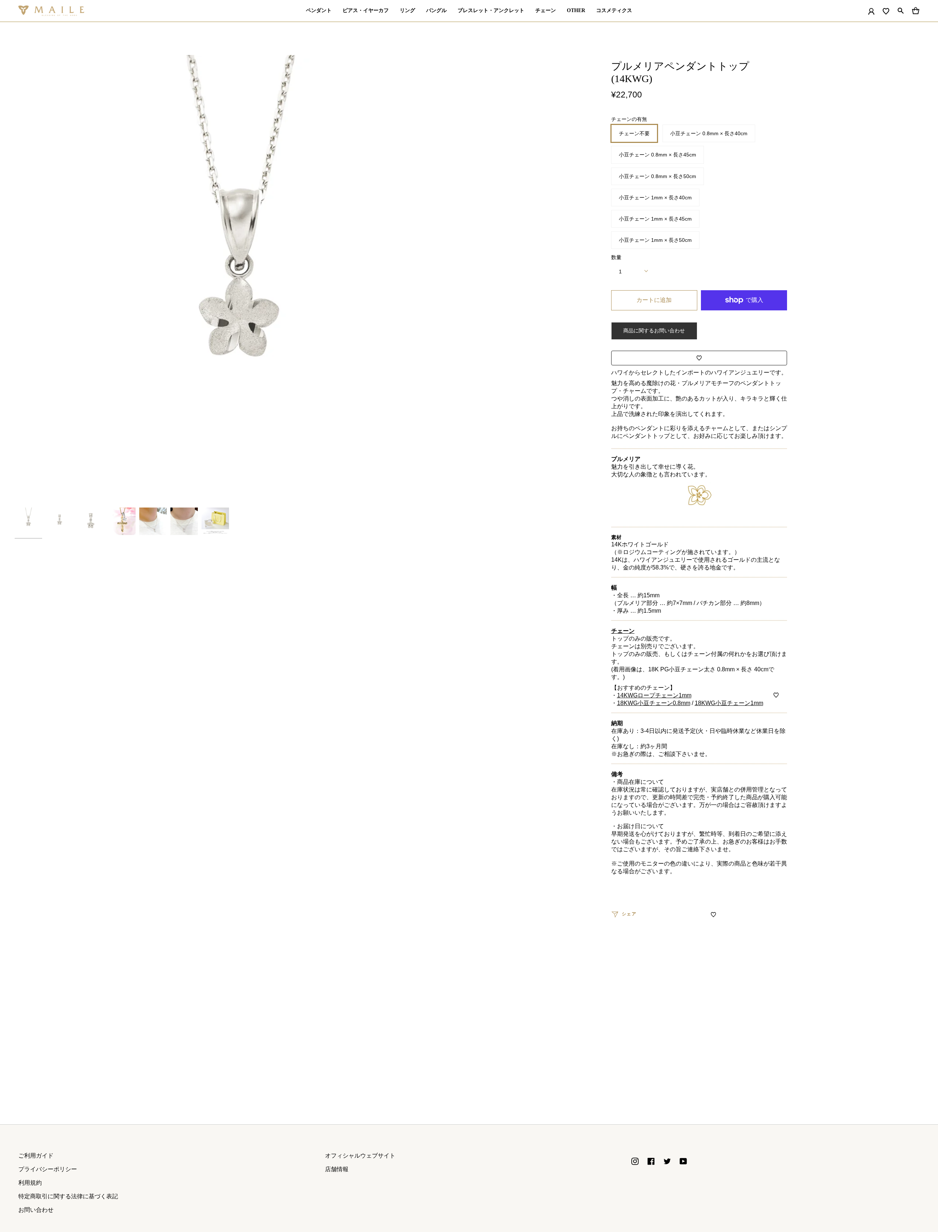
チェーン (623, 631)
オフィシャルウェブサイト (360, 1155)
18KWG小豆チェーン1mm (729, 703)
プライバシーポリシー (47, 1169)
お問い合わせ (35, 1210)
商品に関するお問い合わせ (654, 330)
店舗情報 (336, 1169)
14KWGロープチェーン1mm (654, 695)
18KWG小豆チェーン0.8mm (653, 703)
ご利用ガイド (35, 1155)
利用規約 (30, 1183)
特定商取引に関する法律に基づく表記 (68, 1196)
